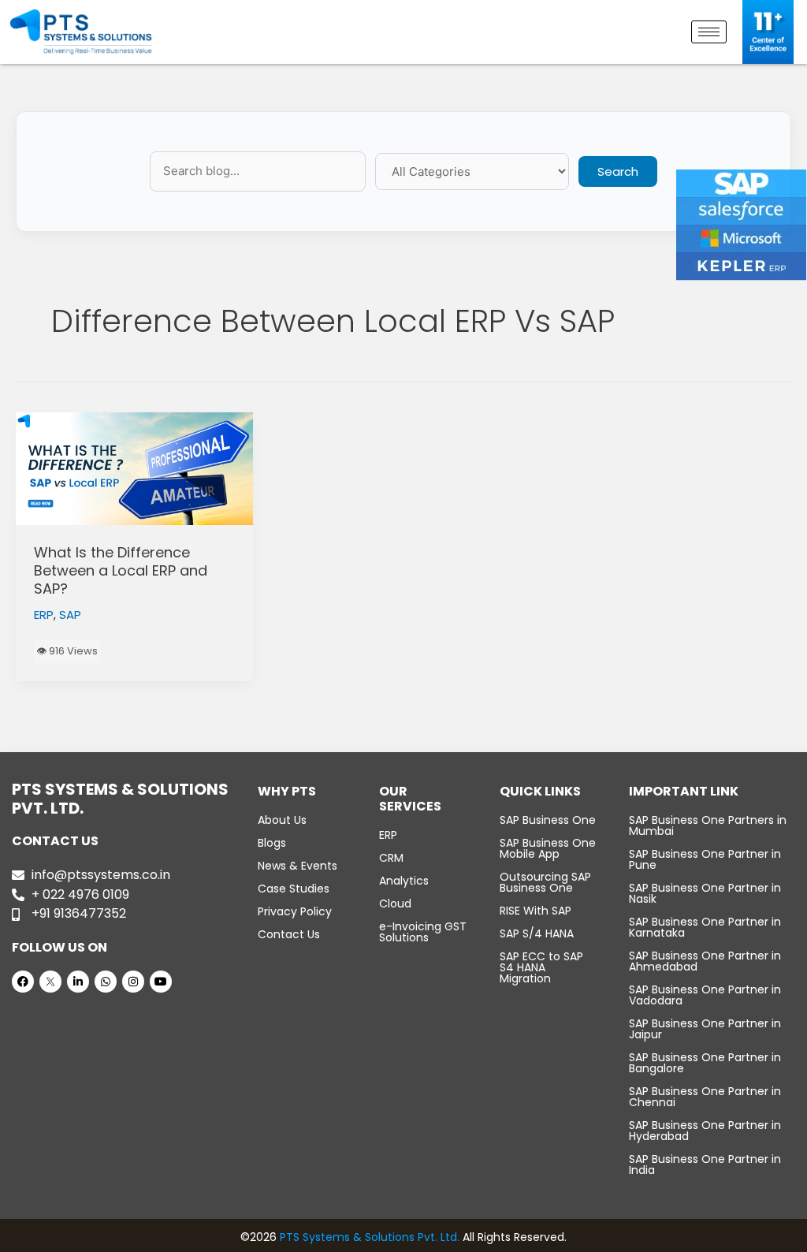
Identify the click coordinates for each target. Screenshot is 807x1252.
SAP (70, 614)
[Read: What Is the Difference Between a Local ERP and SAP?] (134, 469)
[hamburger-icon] (709, 31)
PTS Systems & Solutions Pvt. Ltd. (369, 1237)
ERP (44, 614)
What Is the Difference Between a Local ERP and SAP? (120, 570)
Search (617, 171)
